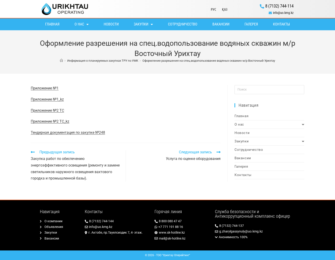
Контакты (281, 24)
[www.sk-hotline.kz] (182, 232)
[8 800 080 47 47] (182, 221)
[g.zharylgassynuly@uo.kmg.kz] (255, 231)
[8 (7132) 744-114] (263, 6)
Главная (52, 24)
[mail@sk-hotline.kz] (182, 238)
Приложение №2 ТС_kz (50, 121)
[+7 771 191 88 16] (182, 227)
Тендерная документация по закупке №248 (68, 132)
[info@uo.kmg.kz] (263, 13)
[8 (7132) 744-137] (255, 226)
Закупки (141, 24)
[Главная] (61, 60)
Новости (111, 24)
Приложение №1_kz (47, 99)
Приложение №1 (45, 88)
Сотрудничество (182, 24)
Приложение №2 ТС (47, 110)
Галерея (251, 24)
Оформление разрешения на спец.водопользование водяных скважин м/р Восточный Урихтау (208, 60)
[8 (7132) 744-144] (117, 221)
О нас (79, 24)
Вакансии (220, 24)
